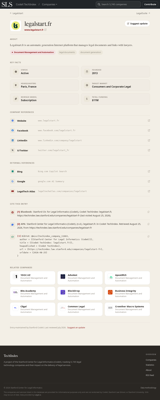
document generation (90, 52)
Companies (151, 359)
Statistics (150, 364)
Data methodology (148, 388)
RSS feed (150, 375)
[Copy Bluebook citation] (148, 211)
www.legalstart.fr (33, 29)
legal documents (67, 52)
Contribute (150, 4)
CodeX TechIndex (26, 4)
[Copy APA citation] (148, 224)
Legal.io (38, 395)
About (149, 370)
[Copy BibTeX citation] (148, 236)
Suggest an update (76, 327)
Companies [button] (48, 4)
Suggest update (139, 23)
